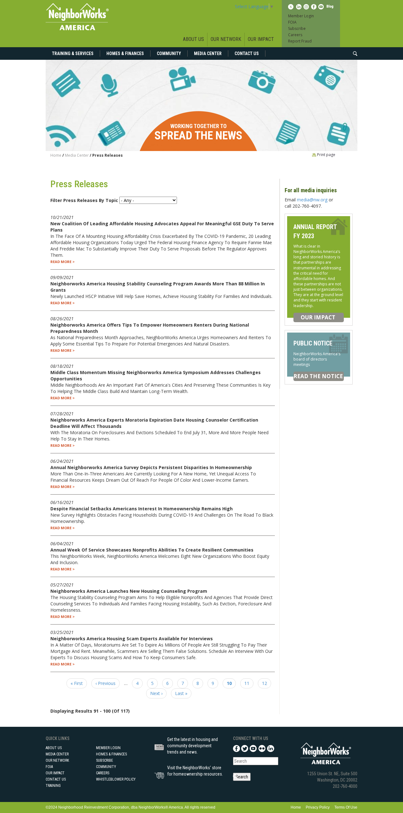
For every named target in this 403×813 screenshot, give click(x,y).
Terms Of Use (345, 807)
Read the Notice (318, 376)
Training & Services (73, 53)
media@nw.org (312, 200)
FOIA (292, 22)
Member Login (301, 16)
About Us (193, 39)
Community (169, 53)
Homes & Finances (125, 53)
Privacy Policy (318, 807)
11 (248, 683)
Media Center (208, 53)
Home (55, 155)
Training (53, 785)
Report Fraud (300, 41)
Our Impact (261, 39)
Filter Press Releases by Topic (84, 200)
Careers (295, 34)
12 (266, 683)
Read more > (62, 261)
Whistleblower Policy (116, 779)
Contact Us (247, 53)
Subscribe (297, 28)
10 (231, 684)
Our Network (226, 39)
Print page (325, 154)
